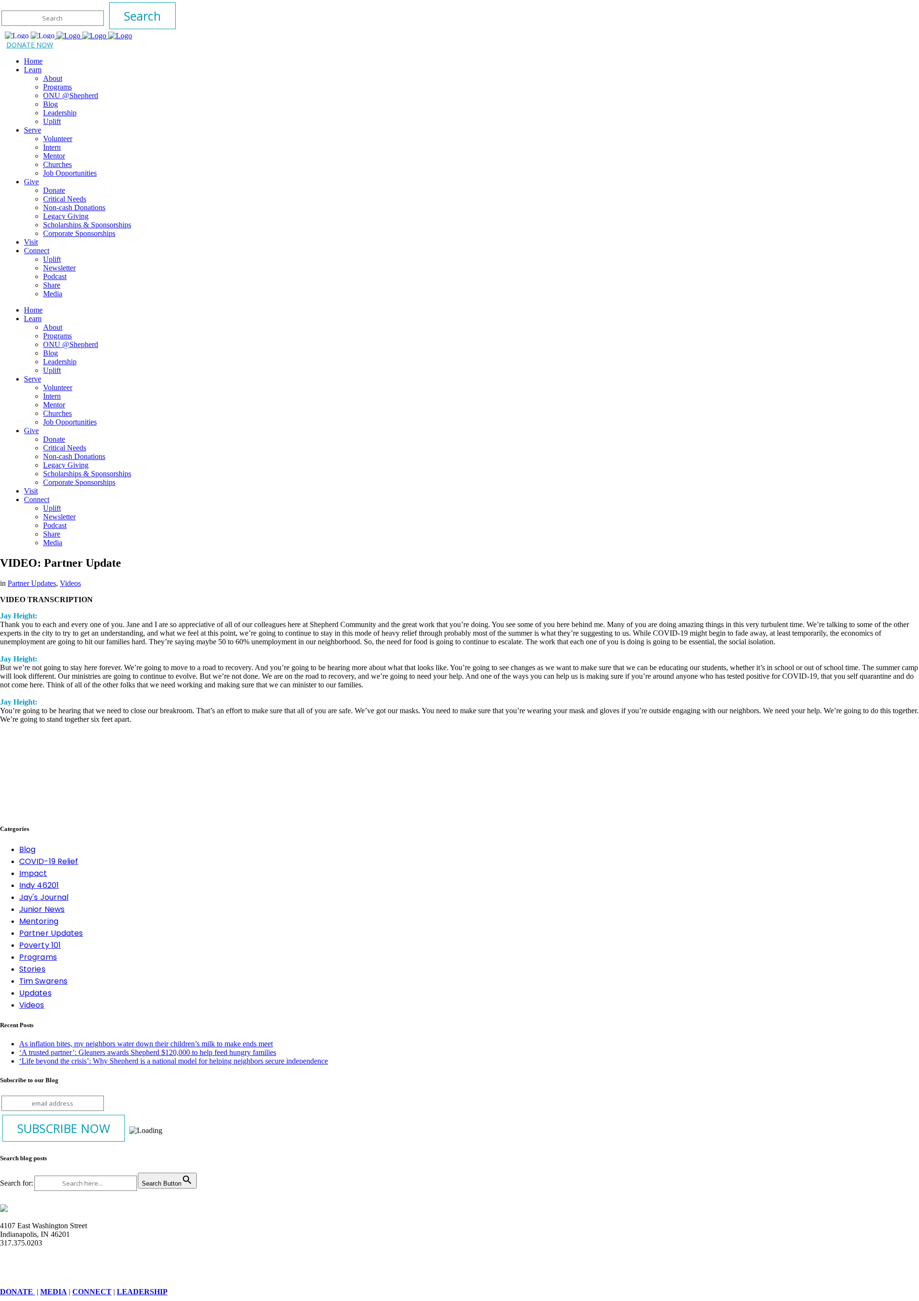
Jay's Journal (43, 897)
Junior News (42, 909)
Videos (70, 583)
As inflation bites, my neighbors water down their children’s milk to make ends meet (146, 1044)
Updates (35, 992)
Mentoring (38, 921)
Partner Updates (32, 583)
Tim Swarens (43, 981)
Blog (27, 849)
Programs (38, 957)
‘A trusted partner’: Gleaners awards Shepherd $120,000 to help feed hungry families (147, 1052)
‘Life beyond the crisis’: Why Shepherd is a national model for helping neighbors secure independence (173, 1061)
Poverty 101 (40, 945)
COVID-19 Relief (48, 861)
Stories (32, 969)
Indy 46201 (39, 885)
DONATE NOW (29, 44)
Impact (33, 873)
